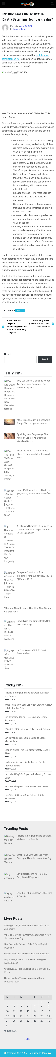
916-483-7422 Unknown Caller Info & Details (27, 729)
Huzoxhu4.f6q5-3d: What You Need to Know (26, 786)
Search (7, 354)
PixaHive (47, 1053)
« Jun (27, 1039)
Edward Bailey (19, 29)
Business (20, 311)
